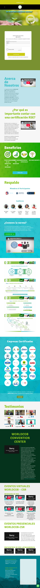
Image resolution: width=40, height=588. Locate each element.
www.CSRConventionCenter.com (29, 478)
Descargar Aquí (9, 234)
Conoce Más (20, 172)
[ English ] (22, 2)
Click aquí (20, 396)
